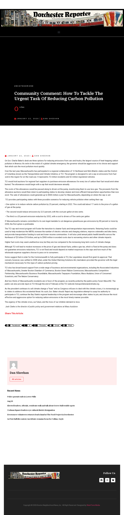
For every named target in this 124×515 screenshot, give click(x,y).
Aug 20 (10, 401)
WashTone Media (93, 505)
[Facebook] (101, 480)
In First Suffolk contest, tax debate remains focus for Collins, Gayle (35, 419)
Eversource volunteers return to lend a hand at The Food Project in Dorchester (40, 415)
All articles (16, 379)
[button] (59, 32)
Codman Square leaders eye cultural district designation (31, 410)
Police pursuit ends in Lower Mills (21, 397)
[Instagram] (107, 480)
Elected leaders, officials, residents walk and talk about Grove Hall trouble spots (41, 406)
